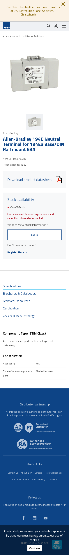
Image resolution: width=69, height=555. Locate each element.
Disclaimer (53, 479)
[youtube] (45, 518)
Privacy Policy (38, 479)
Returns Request (53, 473)
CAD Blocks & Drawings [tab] (19, 315)
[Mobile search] (48, 25)
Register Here (15, 252)
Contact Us (13, 473)
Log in (34, 235)
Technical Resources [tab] (16, 300)
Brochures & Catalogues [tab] (19, 293)
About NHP (26, 473)
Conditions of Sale (20, 479)
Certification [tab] (11, 308)
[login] (56, 25)
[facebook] (23, 518)
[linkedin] (34, 518)
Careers (38, 473)
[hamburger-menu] (62, 25)
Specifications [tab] (12, 286)
